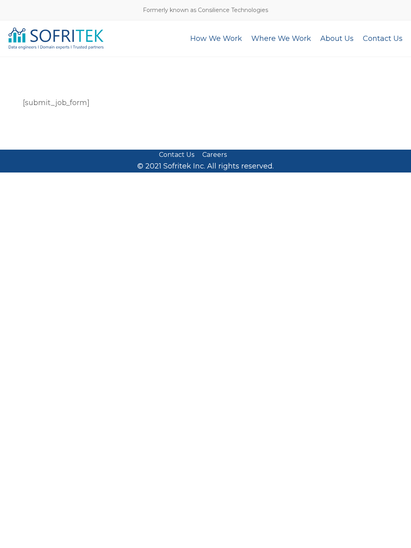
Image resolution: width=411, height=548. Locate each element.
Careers (214, 155)
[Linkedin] (250, 155)
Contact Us (176, 155)
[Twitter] (237, 155)
